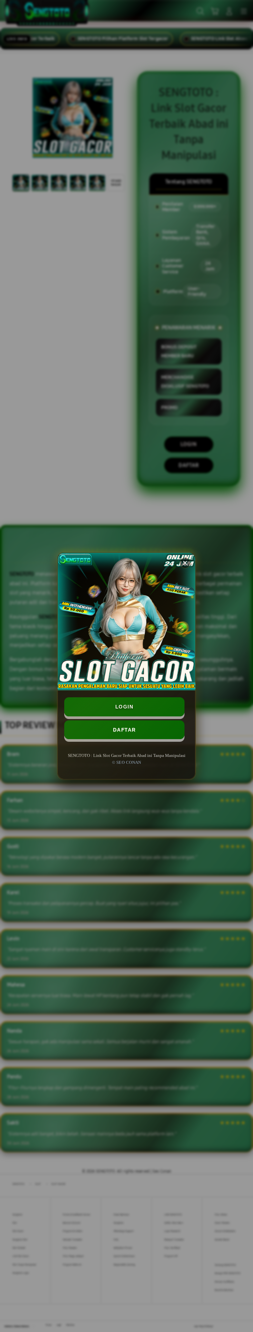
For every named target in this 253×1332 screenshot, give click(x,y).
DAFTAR (124, 730)
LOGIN (124, 706)
